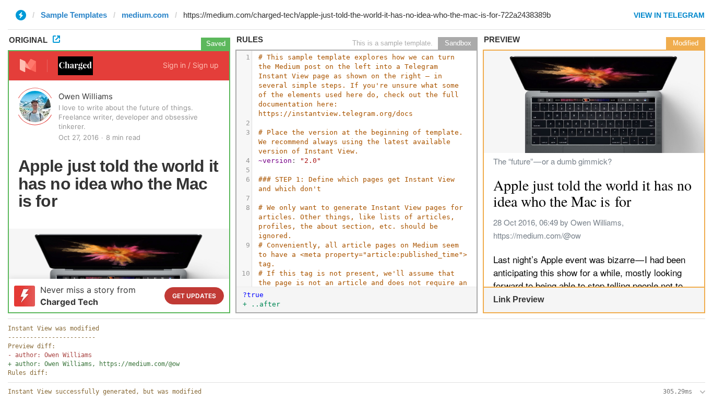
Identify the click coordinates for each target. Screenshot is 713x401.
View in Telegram (669, 15)
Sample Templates (74, 14)
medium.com (145, 14)
